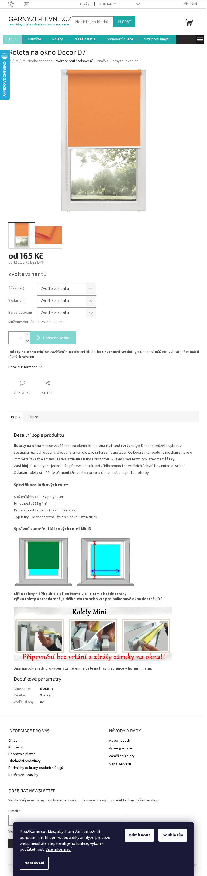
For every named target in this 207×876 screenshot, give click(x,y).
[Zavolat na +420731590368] (16, 4)
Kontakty (108, 4)
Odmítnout (139, 835)
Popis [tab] (15, 417)
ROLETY (46, 689)
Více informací (58, 849)
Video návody (120, 740)
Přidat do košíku (56, 337)
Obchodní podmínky (24, 761)
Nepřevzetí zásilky (23, 774)
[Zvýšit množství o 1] (27, 335)
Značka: (117, 61)
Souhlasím (173, 835)
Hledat (124, 21)
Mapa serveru (120, 764)
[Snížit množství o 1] (27, 341)
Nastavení (34, 863)
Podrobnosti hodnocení (74, 61)
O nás (84, 4)
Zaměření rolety (122, 756)
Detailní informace (22, 367)
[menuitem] (12, 39)
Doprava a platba (22, 754)
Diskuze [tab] (32, 417)
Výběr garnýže (120, 748)
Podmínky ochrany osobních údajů (35, 767)
